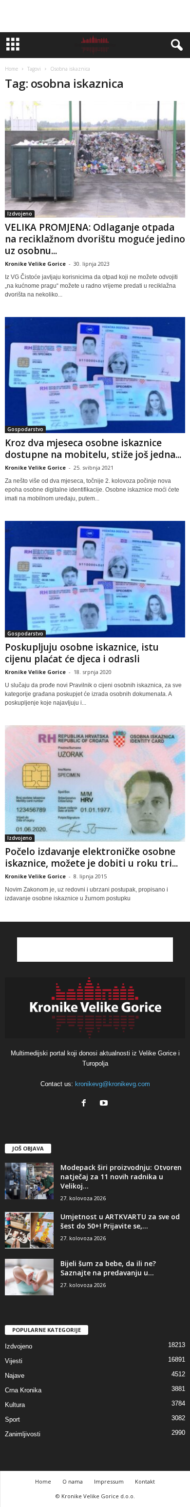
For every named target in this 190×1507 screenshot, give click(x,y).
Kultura (15, 1404)
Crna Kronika (23, 1390)
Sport (12, 1419)
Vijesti (13, 1361)
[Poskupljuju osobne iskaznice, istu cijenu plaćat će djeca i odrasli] (95, 579)
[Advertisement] (95, 16)
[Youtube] (105, 1104)
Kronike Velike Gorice (35, 263)
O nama (72, 1481)
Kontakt (145, 1481)
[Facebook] (86, 1104)
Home (11, 68)
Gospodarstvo (25, 429)
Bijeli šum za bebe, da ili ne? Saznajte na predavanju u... (108, 1268)
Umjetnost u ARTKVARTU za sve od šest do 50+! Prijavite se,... (120, 1221)
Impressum (109, 1481)
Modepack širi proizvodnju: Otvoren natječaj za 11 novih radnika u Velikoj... (121, 1176)
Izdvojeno (19, 213)
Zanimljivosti (22, 1434)
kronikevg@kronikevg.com (112, 1084)
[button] (175, 45)
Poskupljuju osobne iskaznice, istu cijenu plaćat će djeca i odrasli (82, 653)
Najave (14, 1375)
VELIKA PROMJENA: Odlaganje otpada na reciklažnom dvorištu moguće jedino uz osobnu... (95, 239)
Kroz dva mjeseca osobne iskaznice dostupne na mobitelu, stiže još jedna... (93, 448)
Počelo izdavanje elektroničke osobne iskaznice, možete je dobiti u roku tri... (91, 857)
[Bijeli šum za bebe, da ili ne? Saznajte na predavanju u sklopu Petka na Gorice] (29, 1277)
